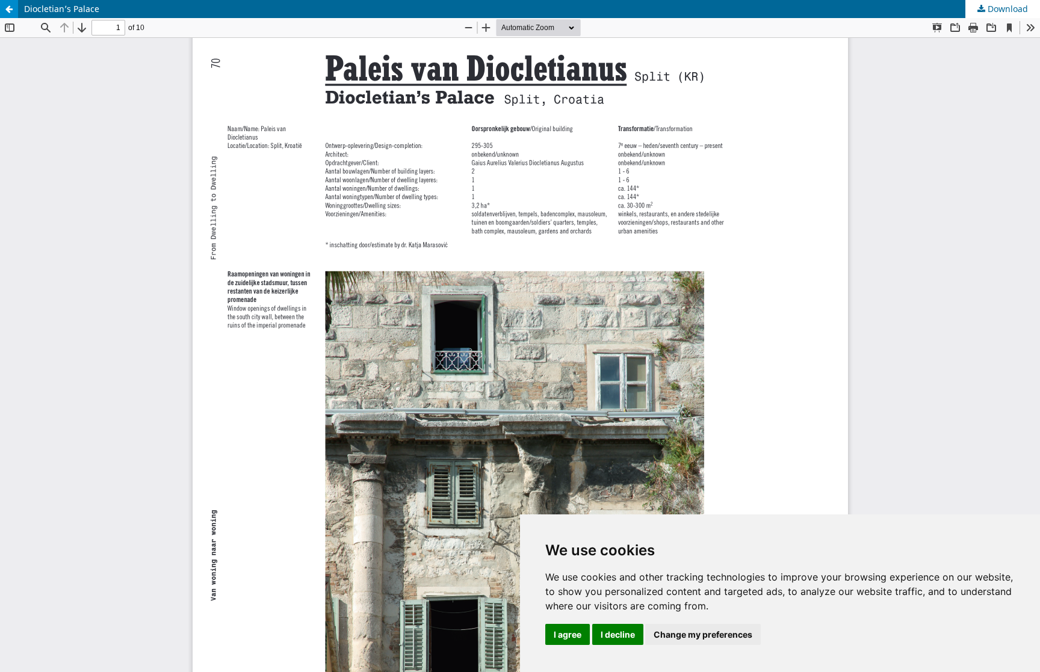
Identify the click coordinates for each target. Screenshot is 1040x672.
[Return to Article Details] (9, 9)
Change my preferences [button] (703, 634)
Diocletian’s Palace (61, 8)
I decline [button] (618, 634)
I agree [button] (567, 634)
